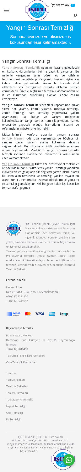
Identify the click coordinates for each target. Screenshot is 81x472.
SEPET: (64, 5)
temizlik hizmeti (13, 138)
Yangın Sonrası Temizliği (20, 67)
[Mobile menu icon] (6, 10)
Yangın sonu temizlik (18, 164)
